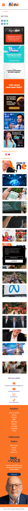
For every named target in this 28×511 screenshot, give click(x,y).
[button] (23, 247)
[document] (14, 255)
